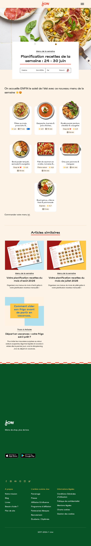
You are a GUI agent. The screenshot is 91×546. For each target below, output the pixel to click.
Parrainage (35, 494)
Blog (7, 498)
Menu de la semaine (45, 51)
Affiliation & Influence (40, 502)
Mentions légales (64, 505)
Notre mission (11, 494)
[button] (82, 4)
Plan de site (10, 511)
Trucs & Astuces (24, 329)
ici (29, 215)
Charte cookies (63, 510)
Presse (34, 498)
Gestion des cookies (65, 514)
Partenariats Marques (40, 511)
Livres (7, 502)
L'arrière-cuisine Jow (40, 489)
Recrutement (36, 515)
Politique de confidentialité (68, 501)
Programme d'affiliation (41, 506)
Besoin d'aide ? (11, 506)
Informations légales (65, 489)
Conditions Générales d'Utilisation (66, 495)
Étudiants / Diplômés (40, 519)
